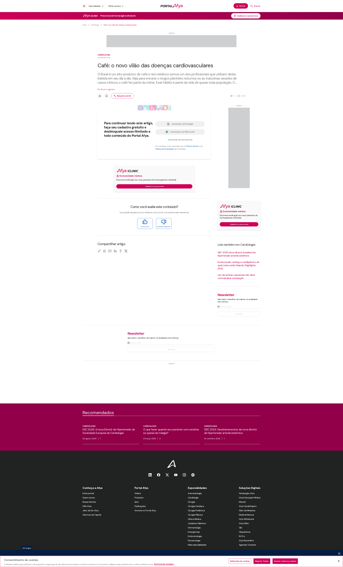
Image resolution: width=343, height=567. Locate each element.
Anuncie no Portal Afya (145, 510)
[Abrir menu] (84, 6)
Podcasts (139, 497)
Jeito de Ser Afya (90, 510)
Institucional (88, 493)
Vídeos (138, 493)
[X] (126, 251)
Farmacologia (194, 540)
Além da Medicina (247, 510)
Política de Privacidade (164, 149)
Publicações (140, 506)
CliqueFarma (244, 532)
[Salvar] (106, 96)
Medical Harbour (246, 514)
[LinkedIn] (115, 251)
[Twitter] (167, 474)
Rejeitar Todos (261, 561)
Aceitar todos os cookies (285, 561)
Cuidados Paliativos (197, 523)
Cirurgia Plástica (195, 514)
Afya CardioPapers (247, 506)
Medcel (242, 501)
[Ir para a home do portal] (172, 6)
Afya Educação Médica (249, 497)
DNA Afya (87, 506)
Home (85, 25)
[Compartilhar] (100, 96)
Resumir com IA (124, 96)
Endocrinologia (195, 536)
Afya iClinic (244, 523)
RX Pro (242, 536)
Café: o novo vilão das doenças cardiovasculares (120, 25)
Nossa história (89, 501)
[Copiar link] (99, 251)
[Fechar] (339, 561)
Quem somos (89, 497)
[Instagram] (184, 474)
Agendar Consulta (247, 544)
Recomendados (98, 412)
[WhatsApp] (104, 251)
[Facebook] (120, 251)
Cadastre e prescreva (247, 16)
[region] (171, 561)
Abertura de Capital (92, 514)
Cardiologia (95, 25)
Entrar (242, 6)
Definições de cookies (240, 561)
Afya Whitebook (246, 519)
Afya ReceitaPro (246, 540)
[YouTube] (175, 474)
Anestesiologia (195, 493)
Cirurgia (191, 501)
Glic (240, 527)
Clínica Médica (194, 519)
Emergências (194, 532)
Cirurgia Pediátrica (196, 510)
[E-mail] (109, 251)
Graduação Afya (246, 493)
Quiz (137, 501)
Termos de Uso (192, 146)
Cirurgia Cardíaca (196, 506)
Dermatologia (194, 527)
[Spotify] (193, 474)
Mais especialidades (197, 544)
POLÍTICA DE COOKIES (164, 564)
